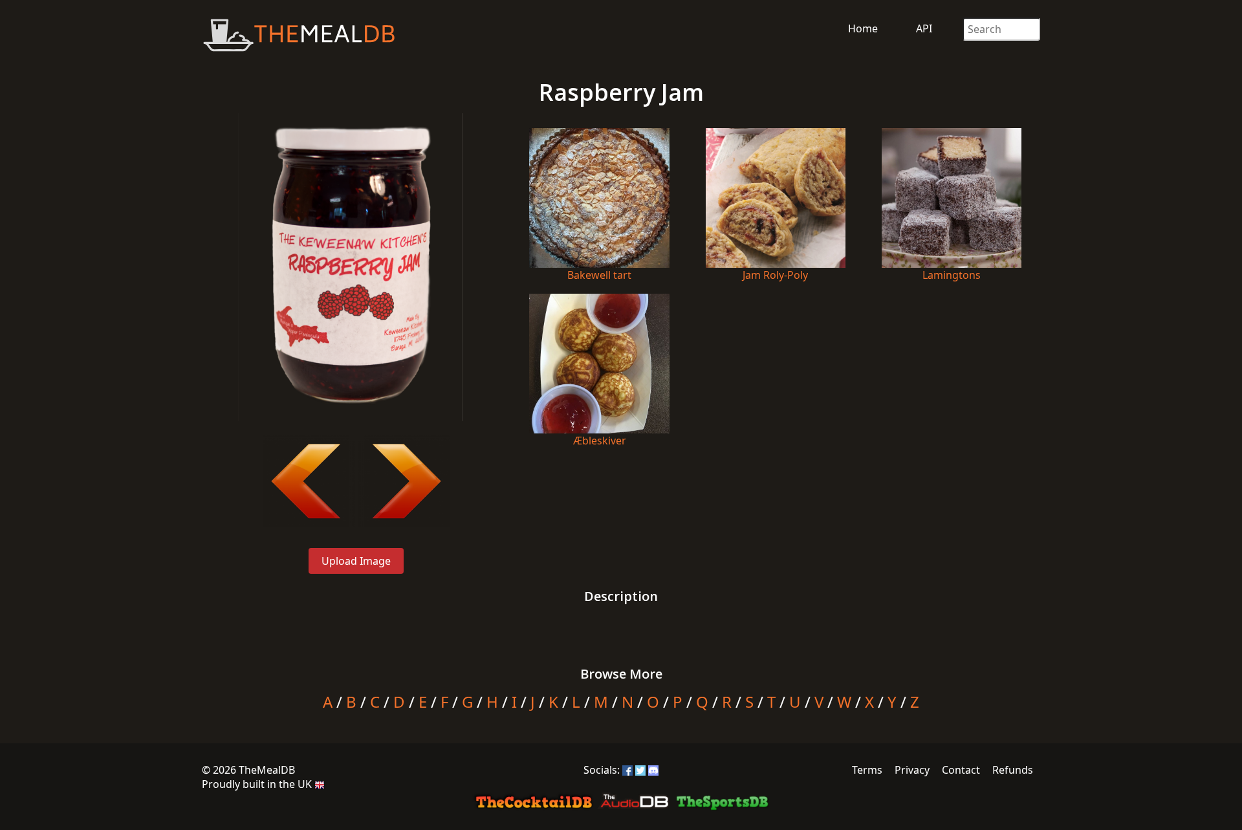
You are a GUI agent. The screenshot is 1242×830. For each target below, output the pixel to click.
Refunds (1012, 770)
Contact (961, 770)
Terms (867, 770)
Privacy (912, 770)
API (924, 28)
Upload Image (356, 561)
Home (863, 28)
